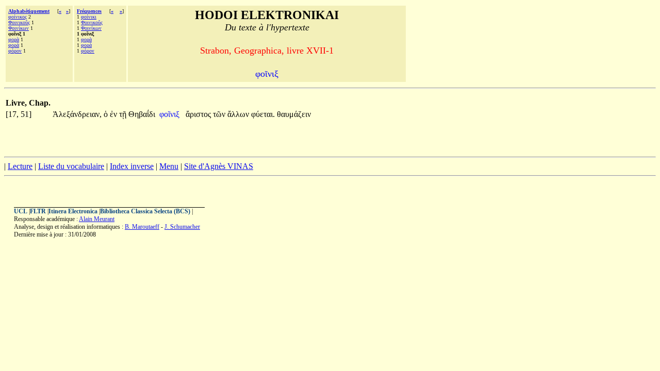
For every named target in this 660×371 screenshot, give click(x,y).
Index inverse (132, 166)
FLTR (38, 211)
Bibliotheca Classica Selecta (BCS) (145, 211)
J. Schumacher (182, 226)
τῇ (123, 114)
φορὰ (13, 39)
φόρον (15, 51)
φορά (13, 45)
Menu (168, 166)
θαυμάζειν (294, 114)
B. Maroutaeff (142, 226)
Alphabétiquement (29, 11)
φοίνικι (88, 17)
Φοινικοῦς (19, 22)
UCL (20, 211)
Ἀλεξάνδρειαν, (77, 114)
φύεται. (263, 114)
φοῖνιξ (170, 114)
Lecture (20, 166)
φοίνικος (17, 17)
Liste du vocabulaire (71, 166)
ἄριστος (199, 114)
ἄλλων (239, 114)
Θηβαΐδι (141, 114)
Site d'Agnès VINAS (218, 166)
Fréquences (89, 11)
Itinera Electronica (72, 211)
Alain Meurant (96, 219)
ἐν (114, 114)
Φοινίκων (18, 28)
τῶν (220, 114)
